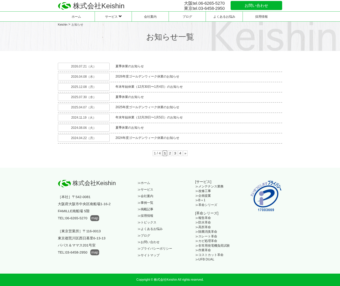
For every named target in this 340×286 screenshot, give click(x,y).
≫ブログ (144, 235)
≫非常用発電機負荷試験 (212, 245)
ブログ (187, 16)
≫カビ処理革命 (206, 241)
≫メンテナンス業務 (209, 186)
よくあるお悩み (224, 16)
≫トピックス (147, 222)
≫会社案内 (145, 196)
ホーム (76, 16)
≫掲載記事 (145, 209)
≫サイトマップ (149, 255)
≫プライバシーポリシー (155, 248)
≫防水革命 (203, 222)
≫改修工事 (203, 191)
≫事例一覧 (145, 202)
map (94, 218)
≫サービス (145, 189)
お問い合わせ (256, 5)
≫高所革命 (203, 227)
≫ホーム (144, 183)
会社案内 (150, 16)
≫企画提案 (203, 195)
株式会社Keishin (93, 183)
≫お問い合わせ (149, 242)
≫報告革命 (203, 218)
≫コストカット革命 (209, 254)
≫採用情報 (145, 215)
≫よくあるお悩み (150, 229)
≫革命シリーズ (206, 205)
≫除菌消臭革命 (206, 231)
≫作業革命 (203, 250)
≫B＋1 (200, 200)
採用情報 (261, 16)
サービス (111, 16)
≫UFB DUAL (204, 259)
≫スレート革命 (206, 236)
